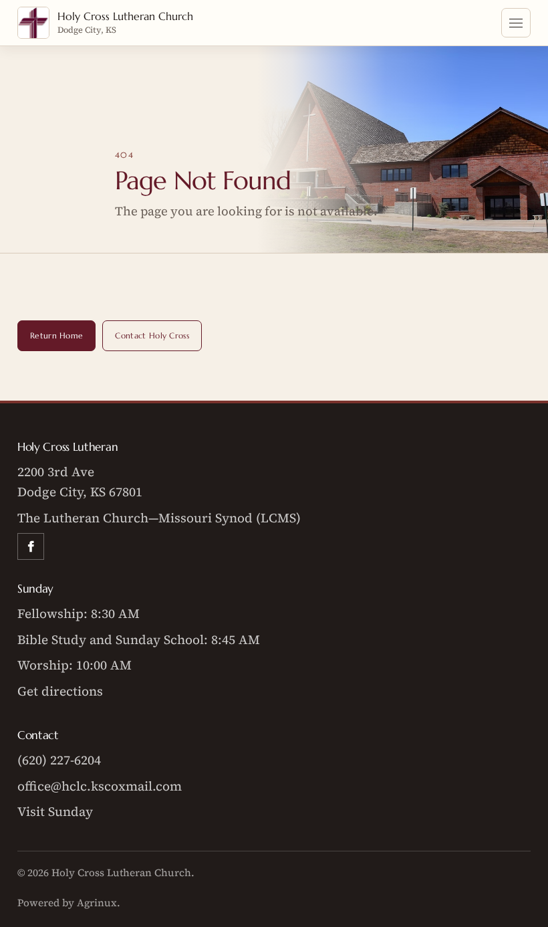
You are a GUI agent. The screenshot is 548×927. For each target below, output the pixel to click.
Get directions (60, 691)
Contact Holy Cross (152, 335)
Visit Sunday (55, 811)
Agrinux (97, 903)
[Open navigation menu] (516, 22)
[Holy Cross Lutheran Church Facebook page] (30, 546)
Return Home (56, 335)
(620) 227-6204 (59, 759)
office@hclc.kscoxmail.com (99, 786)
